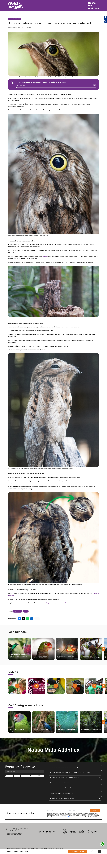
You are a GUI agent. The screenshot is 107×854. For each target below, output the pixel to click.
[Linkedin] (50, 831)
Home (9, 15)
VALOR (17, 776)
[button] (75, 767)
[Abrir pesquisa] (92, 851)
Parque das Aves (17, 611)
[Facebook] (19, 618)
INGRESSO (9, 776)
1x (94, 85)
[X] (23, 618)
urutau (26, 611)
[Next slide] (103, 649)
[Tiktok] (43, 831)
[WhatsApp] (27, 618)
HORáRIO (35, 776)
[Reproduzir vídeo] (17, 686)
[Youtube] (53, 831)
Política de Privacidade (65, 816)
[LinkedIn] (31, 618)
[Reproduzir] (17, 85)
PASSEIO (43, 776)
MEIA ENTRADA (25, 776)
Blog (15, 15)
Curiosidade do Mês (14, 18)
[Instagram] (40, 831)
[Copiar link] (37, 618)
